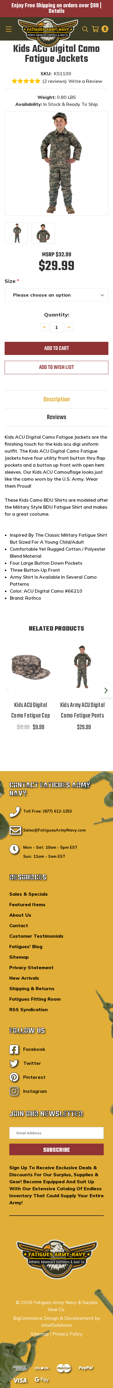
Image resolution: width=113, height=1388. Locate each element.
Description (56, 400)
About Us (20, 915)
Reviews (56, 417)
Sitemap (19, 957)
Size (12, 281)
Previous (7, 690)
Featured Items (27, 904)
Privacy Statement (31, 967)
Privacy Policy (67, 1334)
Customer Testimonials (36, 936)
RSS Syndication (28, 1009)
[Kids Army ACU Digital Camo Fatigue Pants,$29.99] (82, 667)
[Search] (84, 29)
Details (57, 11)
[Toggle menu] (9, 29)
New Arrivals (24, 978)
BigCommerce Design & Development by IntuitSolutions (56, 1321)
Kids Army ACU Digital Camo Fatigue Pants (82, 710)
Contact (18, 925)
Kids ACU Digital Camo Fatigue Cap (30, 710)
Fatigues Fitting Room (35, 999)
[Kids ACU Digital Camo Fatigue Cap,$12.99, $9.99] (30, 667)
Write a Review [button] (85, 81)
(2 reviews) (54, 81)
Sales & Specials (28, 894)
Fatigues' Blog (25, 946)
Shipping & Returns (31, 988)
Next (106, 690)
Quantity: (56, 314)
